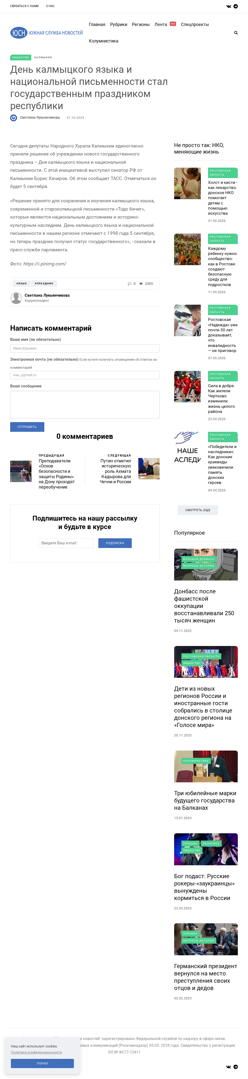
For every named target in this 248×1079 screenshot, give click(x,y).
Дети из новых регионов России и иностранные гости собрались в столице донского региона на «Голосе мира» (203, 706)
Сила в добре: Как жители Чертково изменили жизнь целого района (221, 398)
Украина (190, 843)
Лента (165, 24)
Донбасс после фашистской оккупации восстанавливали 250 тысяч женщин (204, 606)
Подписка (115, 543)
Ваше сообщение (26, 386)
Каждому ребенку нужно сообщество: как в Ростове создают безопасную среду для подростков (222, 266)
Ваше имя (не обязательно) (35, 339)
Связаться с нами (24, 6)
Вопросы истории (198, 565)
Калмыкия (43, 57)
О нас (50, 6)
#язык (21, 283)
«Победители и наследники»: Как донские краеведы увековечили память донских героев (222, 464)
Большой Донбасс (199, 559)
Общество (20, 57)
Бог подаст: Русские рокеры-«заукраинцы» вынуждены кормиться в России (204, 887)
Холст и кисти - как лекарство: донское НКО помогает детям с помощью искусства (222, 198)
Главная (97, 24)
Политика (211, 843)
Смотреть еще (197, 510)
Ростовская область (220, 172)
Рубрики (118, 24)
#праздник (44, 283)
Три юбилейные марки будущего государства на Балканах (205, 800)
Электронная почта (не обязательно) (44, 359)
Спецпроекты (195, 24)
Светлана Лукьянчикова (40, 117)
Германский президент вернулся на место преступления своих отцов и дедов (205, 977)
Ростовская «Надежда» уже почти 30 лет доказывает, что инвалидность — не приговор (223, 335)
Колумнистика (103, 40)
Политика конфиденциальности (36, 1052)
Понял (42, 1063)
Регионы (141, 24)
